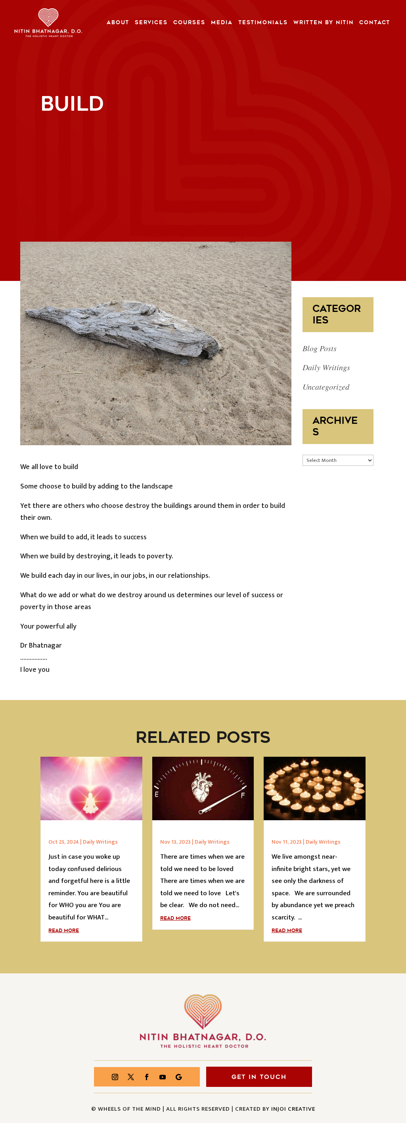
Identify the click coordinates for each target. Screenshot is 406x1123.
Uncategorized (326, 386)
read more (63, 930)
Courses (189, 23)
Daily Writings (326, 367)
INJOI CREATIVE (293, 1109)
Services (151, 23)
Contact (374, 23)
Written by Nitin (323, 23)
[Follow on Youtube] (162, 1077)
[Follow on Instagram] (115, 1077)
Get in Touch (259, 1077)
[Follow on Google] (178, 1077)
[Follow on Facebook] (146, 1077)
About (118, 23)
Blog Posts (320, 348)
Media (222, 23)
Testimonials (263, 23)
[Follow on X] (130, 1077)
